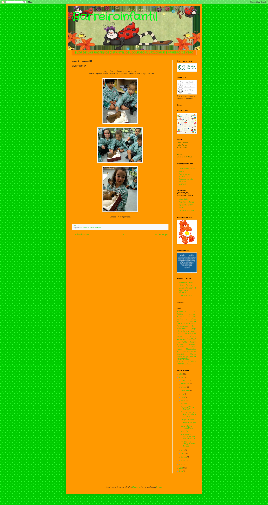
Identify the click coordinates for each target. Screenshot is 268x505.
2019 (181, 374)
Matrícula (180, 351)
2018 (181, 377)
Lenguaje (181, 346)
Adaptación (192, 314)
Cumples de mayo (187, 419)
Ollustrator (136, 487)
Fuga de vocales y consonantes (185, 175)
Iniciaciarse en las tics (187, 168)
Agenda (180, 316)
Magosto (179, 349)
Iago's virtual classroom (183, 292)
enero (183, 460)
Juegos (181, 171)
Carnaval (193, 321)
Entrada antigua (161, 234)
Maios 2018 (185, 431)
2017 (181, 464)
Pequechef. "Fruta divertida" (187, 408)
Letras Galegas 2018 (188, 423)
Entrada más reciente (81, 234)
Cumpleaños (182, 326)
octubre (184, 387)
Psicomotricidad (183, 359)
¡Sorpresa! (184, 404)
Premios (179, 357)
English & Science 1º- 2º (187, 288)
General (193, 342)
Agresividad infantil (186, 205)
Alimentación (183, 199)
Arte (194, 317)
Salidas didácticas (186, 361)
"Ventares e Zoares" (186, 282)
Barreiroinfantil (115, 17)
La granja (182, 184)
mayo (183, 401)
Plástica (193, 354)
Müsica (193, 352)
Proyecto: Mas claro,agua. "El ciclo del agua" (188, 444)
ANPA (188, 317)
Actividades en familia (186, 313)
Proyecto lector (189, 356)
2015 (181, 471)
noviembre (185, 384)
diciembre (185, 380)
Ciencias (180, 323)
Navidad (180, 354)
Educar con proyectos (186, 333)
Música (187, 351)
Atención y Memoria (186, 319)
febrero (184, 457)
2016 (181, 468)
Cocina (187, 323)
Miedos (181, 208)
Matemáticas (191, 349)
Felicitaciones (181, 339)
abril (183, 450)
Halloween (192, 344)
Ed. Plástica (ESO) (185, 296)
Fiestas (191, 339)
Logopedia (193, 347)
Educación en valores (88, 228)
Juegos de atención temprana (186, 180)
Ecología (193, 329)
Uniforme (188, 364)
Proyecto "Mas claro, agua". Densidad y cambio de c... (188, 414)
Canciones (180, 321)
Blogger (159, 487)
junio (183, 397)
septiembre (185, 391)
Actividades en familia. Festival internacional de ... (188, 437)
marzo (183, 453)
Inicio (122, 234)
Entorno (98, 228)
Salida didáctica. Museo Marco (187, 427)
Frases (178, 342)
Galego (185, 342)
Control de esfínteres (187, 211)
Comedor (193, 324)
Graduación (180, 344)
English (179, 336)
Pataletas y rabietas (186, 202)
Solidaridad (181, 364)
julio (183, 394)
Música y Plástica (185, 285)
